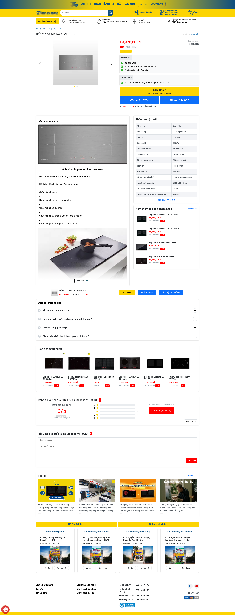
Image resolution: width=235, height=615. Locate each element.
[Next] (111, 64)
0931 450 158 (142, 590)
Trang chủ (41, 28)
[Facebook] (190, 586)
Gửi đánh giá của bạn (161, 410)
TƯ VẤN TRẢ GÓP (179, 100)
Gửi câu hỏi (191, 460)
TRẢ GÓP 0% (147, 292)
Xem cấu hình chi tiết (166, 200)
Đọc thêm (81, 281)
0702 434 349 (142, 595)
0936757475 (157, 4)
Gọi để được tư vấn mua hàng (138, 106)
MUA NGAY (127, 292)
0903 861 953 (142, 599)
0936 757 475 (142, 585)
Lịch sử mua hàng (44, 585)
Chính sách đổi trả (85, 593)
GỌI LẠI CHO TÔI (139, 100)
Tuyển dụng (41, 593)
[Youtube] (196, 586)
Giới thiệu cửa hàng (86, 585)
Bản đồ (47, 568)
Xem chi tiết (61, 568)
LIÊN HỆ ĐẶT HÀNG (170, 292)
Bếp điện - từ (55, 28)
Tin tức (39, 589)
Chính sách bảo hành (87, 589)
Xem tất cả (192, 209)
